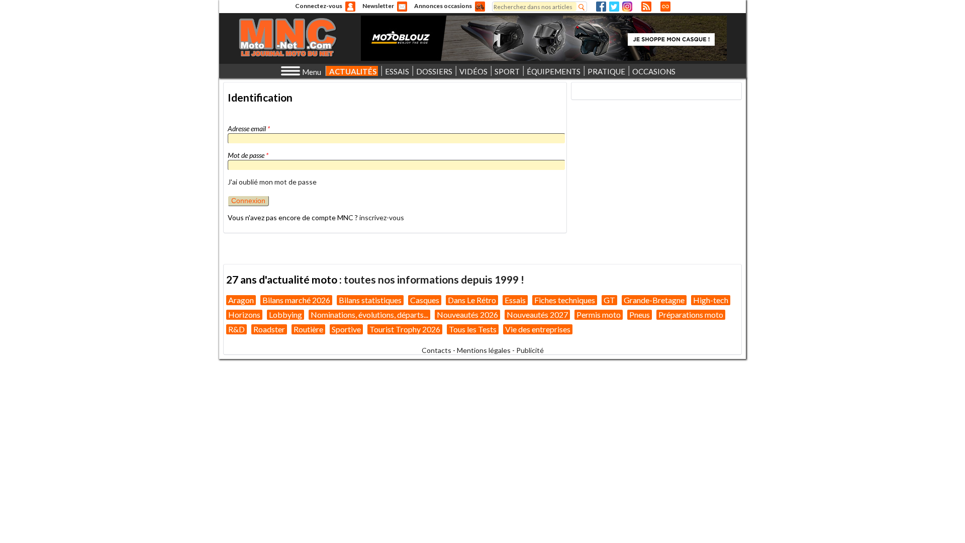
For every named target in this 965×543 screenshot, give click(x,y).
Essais (515, 300)
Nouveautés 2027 (537, 314)
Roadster (269, 329)
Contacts (436, 350)
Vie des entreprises (537, 329)
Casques (424, 300)
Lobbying (285, 314)
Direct (665, 7)
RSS (646, 7)
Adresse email (249, 128)
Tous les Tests (473, 329)
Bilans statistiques (370, 300)
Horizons (244, 314)
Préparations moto (690, 314)
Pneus (639, 314)
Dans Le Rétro (472, 300)
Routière (308, 329)
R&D (236, 329)
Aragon (241, 300)
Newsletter (378, 6)
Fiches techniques (564, 300)
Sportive (346, 329)
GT (609, 300)
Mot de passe (248, 155)
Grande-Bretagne (654, 300)
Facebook (601, 7)
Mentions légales (484, 350)
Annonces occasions (443, 6)
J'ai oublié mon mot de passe (272, 181)
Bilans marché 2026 (296, 300)
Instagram (627, 7)
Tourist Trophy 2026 (404, 329)
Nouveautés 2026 (467, 314)
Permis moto (598, 314)
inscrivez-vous (381, 217)
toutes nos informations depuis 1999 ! (434, 279)
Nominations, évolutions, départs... (369, 314)
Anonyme (350, 7)
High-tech (710, 300)
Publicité (530, 350)
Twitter (614, 7)
